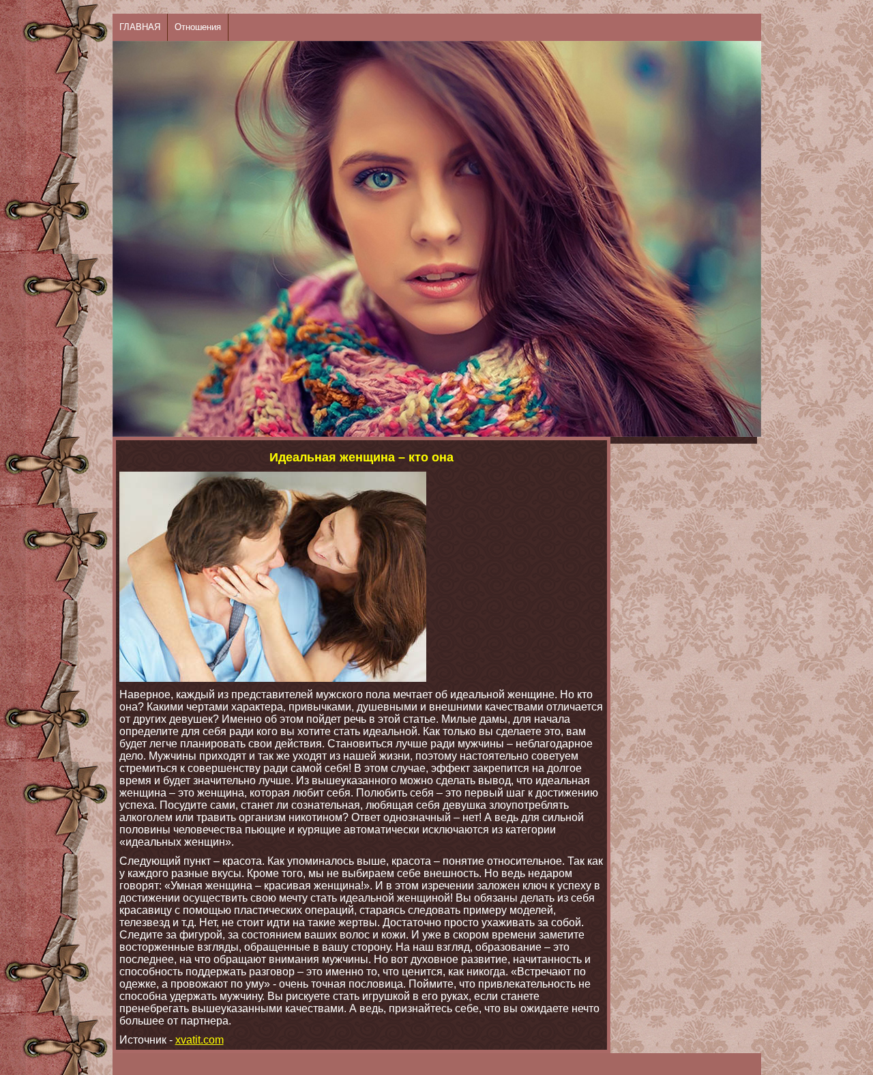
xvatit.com (199, 1040)
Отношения (198, 27)
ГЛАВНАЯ (139, 27)
